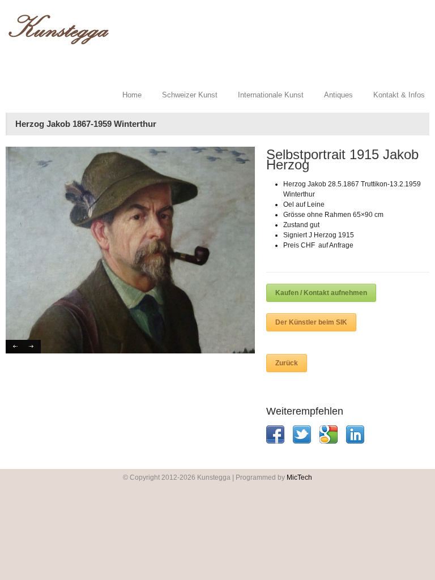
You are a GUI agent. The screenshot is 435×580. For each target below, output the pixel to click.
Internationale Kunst (271, 95)
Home (132, 95)
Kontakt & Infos (399, 95)
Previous (14, 346)
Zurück (286, 363)
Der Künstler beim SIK (311, 322)
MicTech (299, 477)
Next (32, 346)
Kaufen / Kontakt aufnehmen (321, 293)
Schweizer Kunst (190, 95)
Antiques (338, 95)
